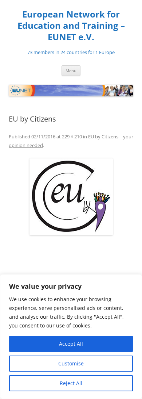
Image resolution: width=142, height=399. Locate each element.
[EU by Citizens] (71, 196)
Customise (71, 363)
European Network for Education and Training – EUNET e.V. (71, 26)
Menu (71, 70)
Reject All (71, 383)
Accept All (71, 343)
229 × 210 (72, 136)
